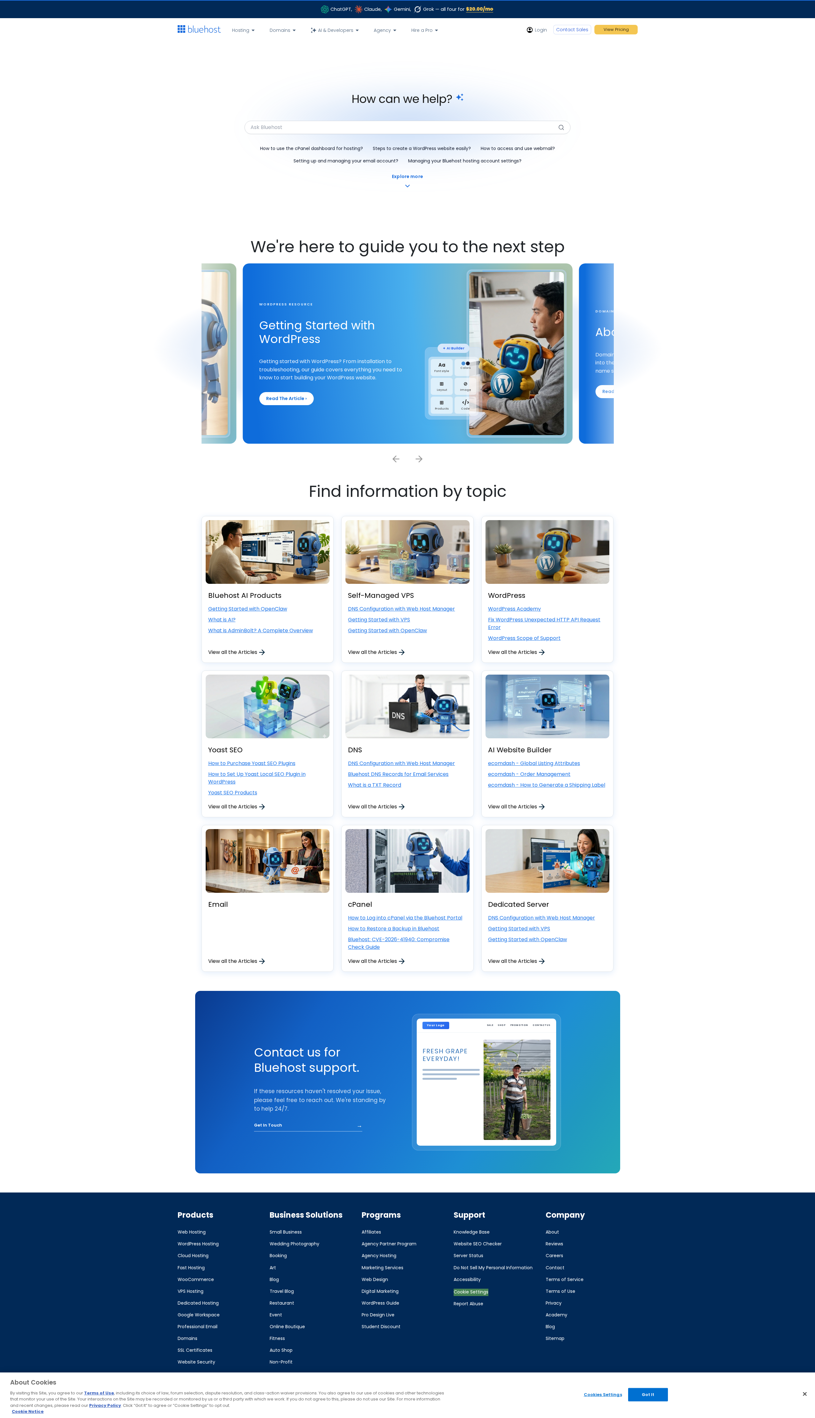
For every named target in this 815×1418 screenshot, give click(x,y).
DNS (355, 750)
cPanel (360, 904)
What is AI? (222, 619)
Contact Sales (572, 29)
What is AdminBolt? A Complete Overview (260, 630)
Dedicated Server (518, 904)
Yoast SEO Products (232, 792)
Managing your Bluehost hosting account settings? (464, 161)
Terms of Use (99, 1393)
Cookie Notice (28, 1411)
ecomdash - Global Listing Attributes (534, 763)
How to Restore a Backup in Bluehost (393, 928)
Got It (648, 1395)
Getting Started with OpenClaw (247, 608)
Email (218, 904)
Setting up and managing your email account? (346, 161)
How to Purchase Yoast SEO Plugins (251, 763)
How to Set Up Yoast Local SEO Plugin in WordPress (257, 777)
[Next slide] (419, 459)
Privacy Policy (105, 1405)
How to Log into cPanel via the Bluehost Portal (405, 917)
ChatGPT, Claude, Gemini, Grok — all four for (411, 9)
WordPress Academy (514, 608)
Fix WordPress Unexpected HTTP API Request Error (544, 623)
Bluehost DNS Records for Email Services (398, 774)
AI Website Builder (520, 750)
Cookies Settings (603, 1395)
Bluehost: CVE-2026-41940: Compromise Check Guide (399, 943)
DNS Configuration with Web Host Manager (401, 608)
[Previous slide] (396, 459)
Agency (382, 30)
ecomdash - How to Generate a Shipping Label (546, 785)
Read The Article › (286, 398)
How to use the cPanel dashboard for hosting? (311, 148)
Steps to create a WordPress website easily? (422, 148)
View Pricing (616, 29)
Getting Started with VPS (379, 619)
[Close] (805, 1394)
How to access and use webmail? (518, 148)
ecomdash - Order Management (529, 774)
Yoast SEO (225, 750)
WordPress (506, 595)
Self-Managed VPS (381, 595)
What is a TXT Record (374, 785)
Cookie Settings (471, 1292)
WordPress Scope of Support (524, 638)
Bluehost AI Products (244, 595)
